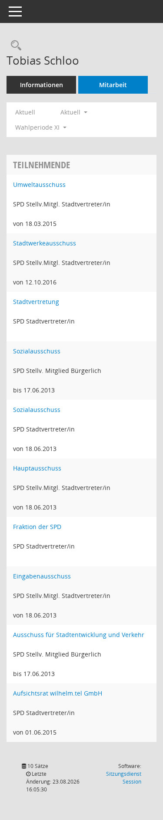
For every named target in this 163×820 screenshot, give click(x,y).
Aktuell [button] (71, 112)
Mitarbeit (113, 85)
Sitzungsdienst (123, 777)
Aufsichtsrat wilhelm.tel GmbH (57, 693)
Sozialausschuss (36, 351)
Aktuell (25, 112)
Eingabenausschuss (42, 576)
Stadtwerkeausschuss (44, 243)
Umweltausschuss (39, 184)
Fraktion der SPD (37, 527)
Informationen (41, 85)
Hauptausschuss (37, 468)
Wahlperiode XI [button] (38, 127)
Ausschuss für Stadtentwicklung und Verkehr (78, 635)
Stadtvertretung (36, 301)
